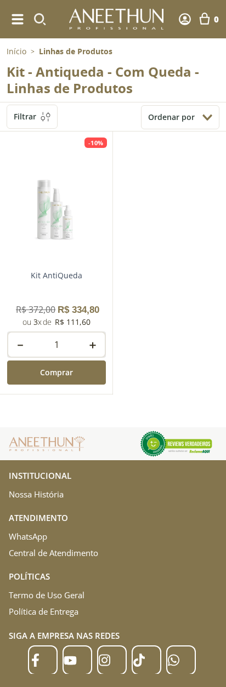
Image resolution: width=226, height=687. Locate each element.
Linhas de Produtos (75, 51)
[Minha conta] (185, 19)
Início (16, 51)
